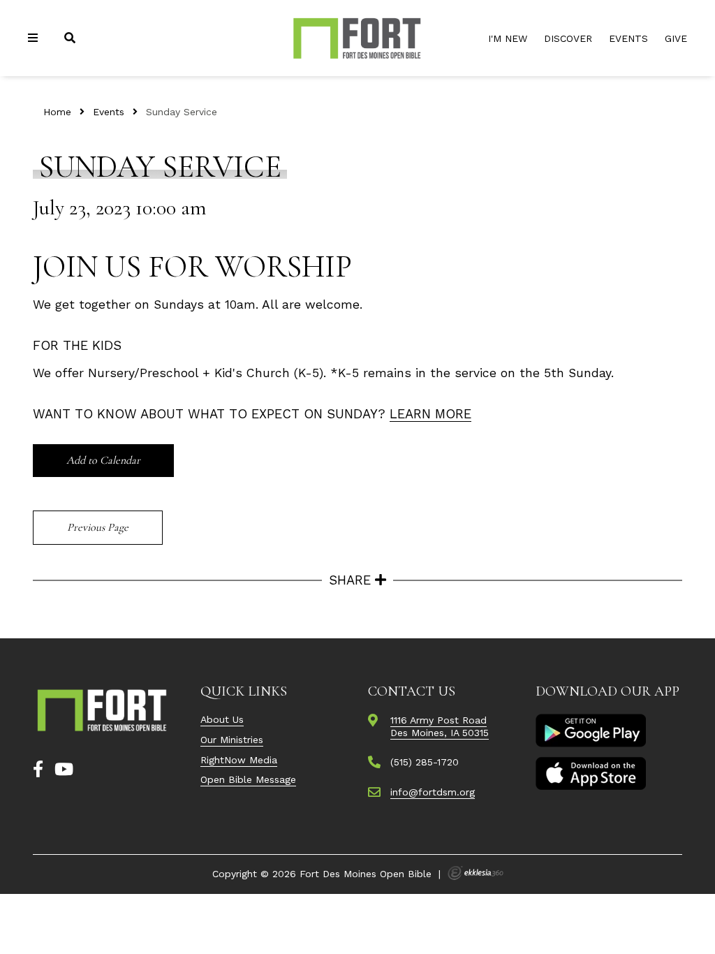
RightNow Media (238, 759)
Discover (568, 38)
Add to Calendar (103, 460)
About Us (222, 719)
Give (676, 38)
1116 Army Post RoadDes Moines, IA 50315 (439, 726)
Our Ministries (231, 739)
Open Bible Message (248, 779)
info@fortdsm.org (432, 792)
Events (628, 38)
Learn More (430, 413)
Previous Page (97, 527)
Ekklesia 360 (475, 873)
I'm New (507, 38)
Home (57, 111)
